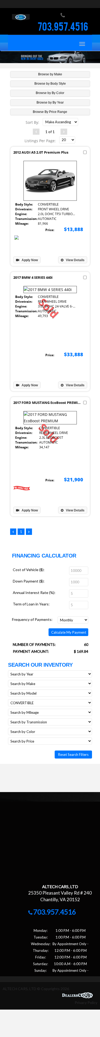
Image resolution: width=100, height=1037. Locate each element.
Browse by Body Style (50, 83)
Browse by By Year (50, 102)
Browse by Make (50, 74)
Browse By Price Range (50, 112)
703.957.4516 (63, 27)
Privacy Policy (86, 1002)
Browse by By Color (50, 93)
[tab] (50, 74)
